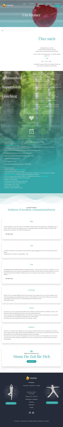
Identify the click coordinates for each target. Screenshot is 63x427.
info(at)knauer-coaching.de (31, 399)
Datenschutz (31, 404)
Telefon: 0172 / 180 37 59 (31, 396)
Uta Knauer (31, 382)
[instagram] (30, 412)
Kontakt (31, 407)
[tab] (31, 234)
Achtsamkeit (26, 385)
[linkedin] (33, 412)
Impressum (31, 402)
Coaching (37, 385)
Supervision (32, 385)
